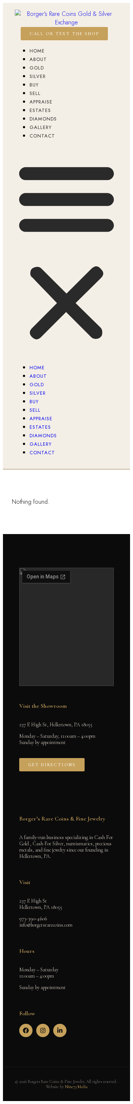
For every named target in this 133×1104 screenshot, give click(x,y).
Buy (34, 84)
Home (37, 50)
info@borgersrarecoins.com (45, 925)
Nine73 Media (76, 1086)
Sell (35, 93)
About (38, 59)
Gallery (41, 127)
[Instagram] (43, 1030)
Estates (40, 110)
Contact (42, 135)
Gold (37, 67)
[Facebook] (26, 1030)
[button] (66, 251)
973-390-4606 (33, 919)
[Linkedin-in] (59, 1030)
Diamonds (43, 118)
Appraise (41, 101)
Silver (38, 76)
